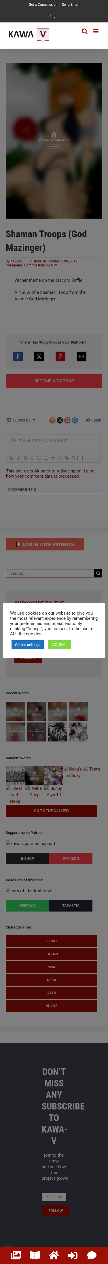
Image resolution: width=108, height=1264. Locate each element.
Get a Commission (43, 5)
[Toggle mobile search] (85, 31)
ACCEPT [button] (59, 644)
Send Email (70, 5)
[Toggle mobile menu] (96, 31)
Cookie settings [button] (27, 645)
